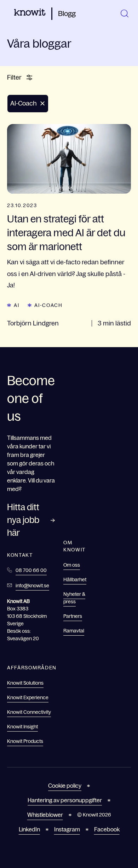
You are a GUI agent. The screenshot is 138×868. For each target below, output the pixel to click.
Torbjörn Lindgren (33, 323)
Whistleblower (45, 815)
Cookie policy (64, 785)
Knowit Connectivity (29, 712)
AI (16, 305)
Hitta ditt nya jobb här (23, 520)
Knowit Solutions (25, 683)
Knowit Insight (22, 726)
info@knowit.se (32, 585)
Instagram (67, 829)
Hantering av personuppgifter (65, 800)
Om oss (71, 565)
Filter (14, 77)
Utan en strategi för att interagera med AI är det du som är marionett (66, 232)
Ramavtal (73, 631)
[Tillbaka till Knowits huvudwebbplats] (30, 13)
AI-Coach (48, 305)
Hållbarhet (74, 579)
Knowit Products (25, 741)
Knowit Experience (27, 697)
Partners (72, 616)
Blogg (67, 13)
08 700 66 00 (31, 570)
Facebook (107, 829)
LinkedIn (29, 829)
